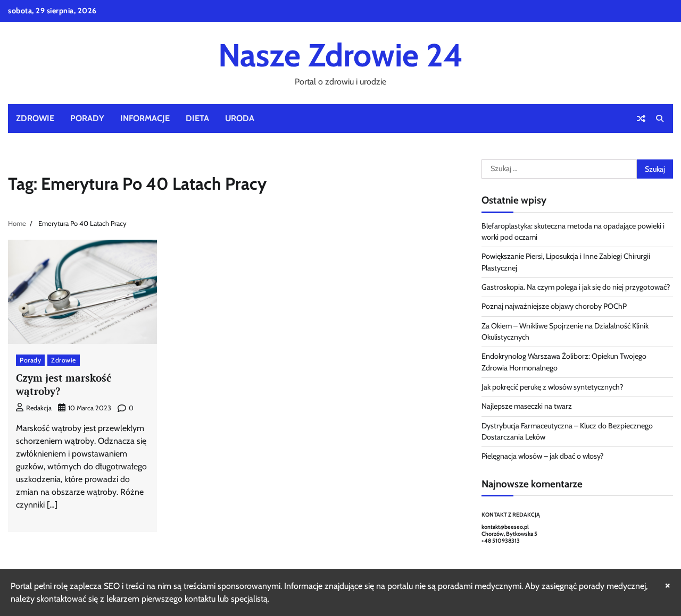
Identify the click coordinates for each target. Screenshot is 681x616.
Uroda (239, 118)
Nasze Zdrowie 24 (340, 55)
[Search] (660, 118)
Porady (87, 118)
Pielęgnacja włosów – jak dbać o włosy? (542, 456)
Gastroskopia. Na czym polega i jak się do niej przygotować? (575, 287)
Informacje (145, 118)
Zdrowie (35, 118)
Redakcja (39, 408)
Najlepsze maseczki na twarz (526, 406)
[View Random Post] (641, 118)
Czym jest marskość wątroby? (63, 384)
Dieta (197, 118)
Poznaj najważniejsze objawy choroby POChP (554, 306)
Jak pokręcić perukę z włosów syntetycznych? (552, 387)
